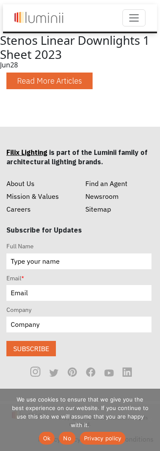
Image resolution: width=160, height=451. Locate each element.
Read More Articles (49, 81)
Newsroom (102, 196)
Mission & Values (32, 196)
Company (19, 310)
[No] (149, 420)
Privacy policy (103, 438)
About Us (20, 183)
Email (15, 278)
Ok (47, 438)
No (67, 438)
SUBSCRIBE (31, 348)
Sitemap (98, 209)
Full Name (20, 246)
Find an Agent (106, 183)
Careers (18, 209)
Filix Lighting (26, 152)
